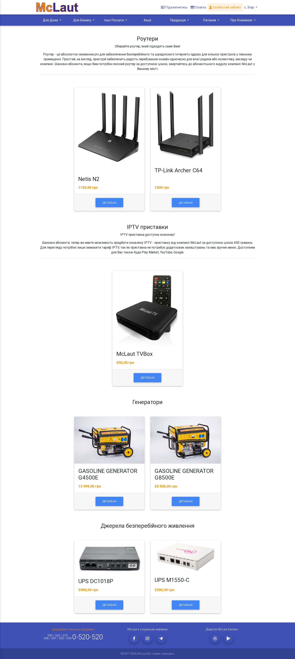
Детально (109, 202)
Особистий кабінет (226, 7)
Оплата (200, 7)
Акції (147, 20)
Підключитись (176, 7)
